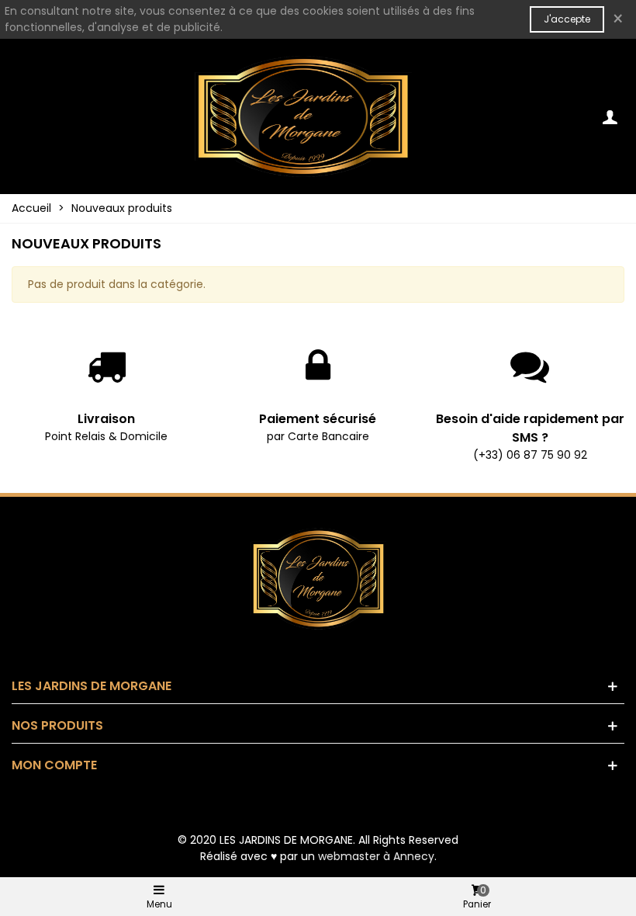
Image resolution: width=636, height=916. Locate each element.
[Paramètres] (609, 116)
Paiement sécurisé (317, 419)
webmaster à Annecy (376, 856)
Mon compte (54, 765)
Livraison (106, 419)
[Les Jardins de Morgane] (303, 116)
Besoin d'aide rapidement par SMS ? (530, 428)
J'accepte (567, 19)
